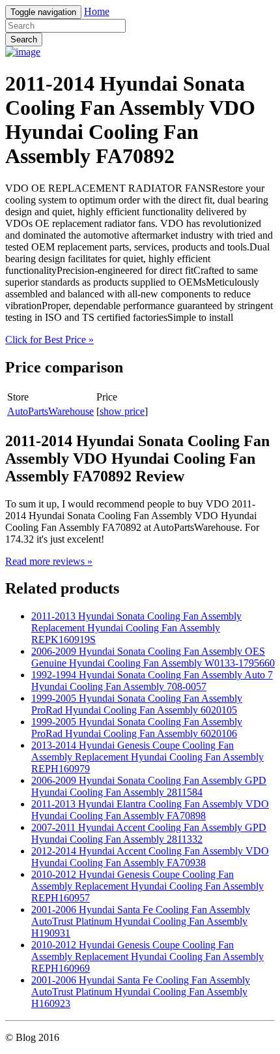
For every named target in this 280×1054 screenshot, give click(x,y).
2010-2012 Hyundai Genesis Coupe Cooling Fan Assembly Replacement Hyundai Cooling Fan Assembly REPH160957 (147, 886)
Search (23, 39)
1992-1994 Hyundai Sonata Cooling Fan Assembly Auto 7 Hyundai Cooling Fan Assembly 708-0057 (152, 680)
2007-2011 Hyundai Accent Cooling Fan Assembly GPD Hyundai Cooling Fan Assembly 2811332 (148, 833)
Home (96, 11)
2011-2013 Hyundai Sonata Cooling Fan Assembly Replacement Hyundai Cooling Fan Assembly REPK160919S (136, 627)
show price (122, 411)
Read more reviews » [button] (48, 561)
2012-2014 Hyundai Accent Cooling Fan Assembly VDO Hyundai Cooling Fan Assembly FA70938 (150, 856)
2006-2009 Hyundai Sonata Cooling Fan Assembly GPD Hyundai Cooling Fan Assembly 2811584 (148, 786)
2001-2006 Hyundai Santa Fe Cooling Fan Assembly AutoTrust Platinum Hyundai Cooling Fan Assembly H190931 (140, 921)
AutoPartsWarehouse (50, 411)
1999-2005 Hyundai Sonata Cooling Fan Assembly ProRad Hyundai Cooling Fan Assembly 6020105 (136, 704)
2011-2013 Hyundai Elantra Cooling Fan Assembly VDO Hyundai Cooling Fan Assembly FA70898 (150, 809)
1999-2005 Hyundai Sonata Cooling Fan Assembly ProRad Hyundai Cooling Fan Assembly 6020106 (136, 727)
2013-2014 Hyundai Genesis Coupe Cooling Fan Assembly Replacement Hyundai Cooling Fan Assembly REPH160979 (147, 757)
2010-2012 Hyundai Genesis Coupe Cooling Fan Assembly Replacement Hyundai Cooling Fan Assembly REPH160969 (147, 956)
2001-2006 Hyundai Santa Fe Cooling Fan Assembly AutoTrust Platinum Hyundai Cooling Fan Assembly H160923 (140, 991)
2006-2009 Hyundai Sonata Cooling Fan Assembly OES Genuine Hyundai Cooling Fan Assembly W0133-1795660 (153, 657)
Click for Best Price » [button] (49, 339)
